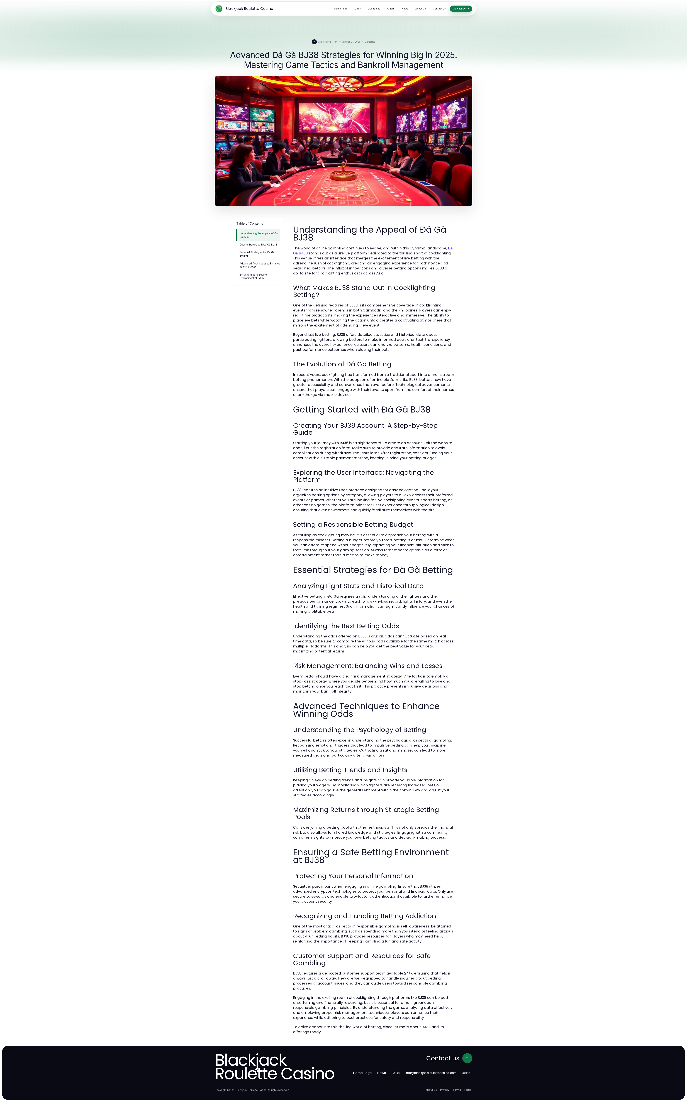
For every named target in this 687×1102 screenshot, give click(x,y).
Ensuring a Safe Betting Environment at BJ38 (253, 276)
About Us (431, 1090)
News (381, 1073)
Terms (457, 1090)
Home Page (362, 1073)
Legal (467, 1090)
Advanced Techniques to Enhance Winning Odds (260, 265)
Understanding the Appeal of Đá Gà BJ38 (259, 235)
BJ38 (426, 1027)
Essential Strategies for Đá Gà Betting (257, 254)
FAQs (396, 1073)
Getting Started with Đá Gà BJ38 (258, 244)
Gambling (370, 41)
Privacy (444, 1090)
